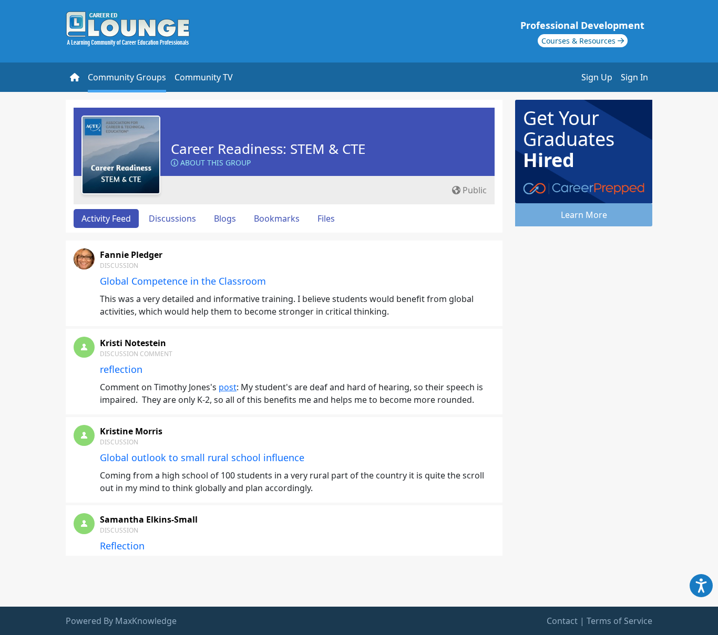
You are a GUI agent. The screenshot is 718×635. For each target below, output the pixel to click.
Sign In (634, 77)
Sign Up (596, 77)
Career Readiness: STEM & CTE (268, 148)
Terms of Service (619, 621)
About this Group (214, 163)
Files (326, 218)
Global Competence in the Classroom (183, 281)
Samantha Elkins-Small (149, 519)
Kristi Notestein (133, 343)
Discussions (172, 218)
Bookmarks (277, 218)
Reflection (122, 545)
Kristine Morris (131, 431)
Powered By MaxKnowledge (121, 621)
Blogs (225, 218)
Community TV (204, 77)
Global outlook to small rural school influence (202, 457)
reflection (121, 369)
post (228, 387)
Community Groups (127, 77)
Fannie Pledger (131, 255)
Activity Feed (106, 218)
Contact (562, 621)
